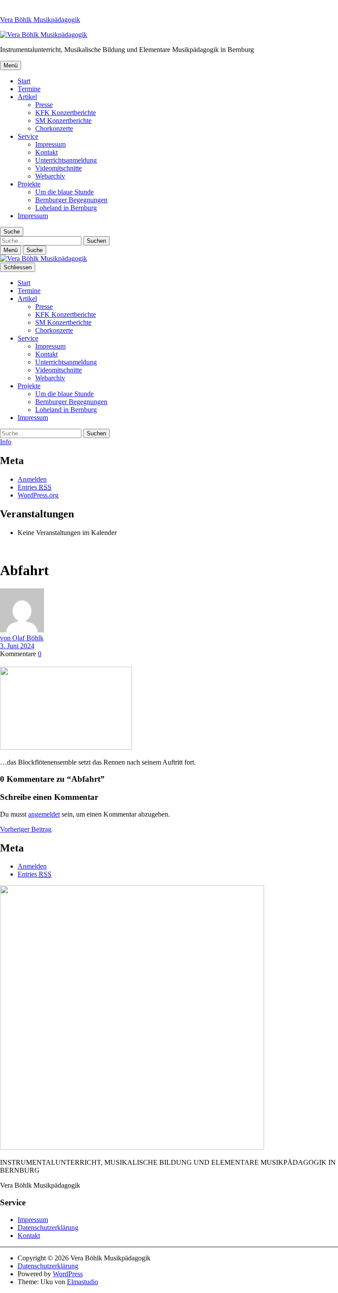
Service (28, 136)
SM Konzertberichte (63, 120)
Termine (29, 89)
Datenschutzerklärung (48, 1227)
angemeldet (44, 814)
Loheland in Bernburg (66, 208)
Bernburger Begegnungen (71, 200)
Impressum (50, 144)
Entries (34, 487)
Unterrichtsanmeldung (66, 160)
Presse (44, 104)
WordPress (68, 1274)
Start (24, 81)
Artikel (27, 96)
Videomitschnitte (58, 168)
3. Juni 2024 (17, 646)
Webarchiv (50, 176)
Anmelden (32, 479)
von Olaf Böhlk (22, 638)
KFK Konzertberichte (65, 112)
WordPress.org (38, 495)
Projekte (29, 184)
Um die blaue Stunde (64, 192)
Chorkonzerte (54, 128)
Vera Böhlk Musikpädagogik (40, 19)
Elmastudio (82, 1282)
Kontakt (46, 152)
